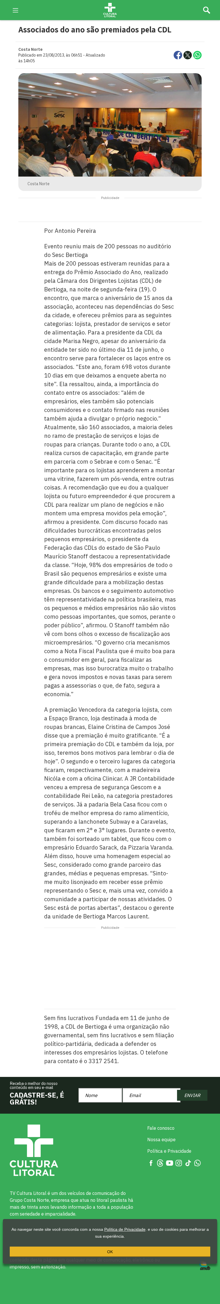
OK (110, 1251)
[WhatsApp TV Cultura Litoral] (197, 1162)
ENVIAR (192, 1095)
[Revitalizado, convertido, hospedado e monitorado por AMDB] (204, 1265)
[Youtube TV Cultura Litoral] (169, 1162)
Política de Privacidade (125, 1229)
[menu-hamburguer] (15, 10)
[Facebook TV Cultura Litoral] (151, 1162)
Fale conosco (160, 1128)
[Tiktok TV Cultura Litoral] (188, 1162)
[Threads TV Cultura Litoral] (160, 1162)
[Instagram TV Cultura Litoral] (178, 1162)
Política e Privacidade (169, 1151)
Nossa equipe (161, 1139)
